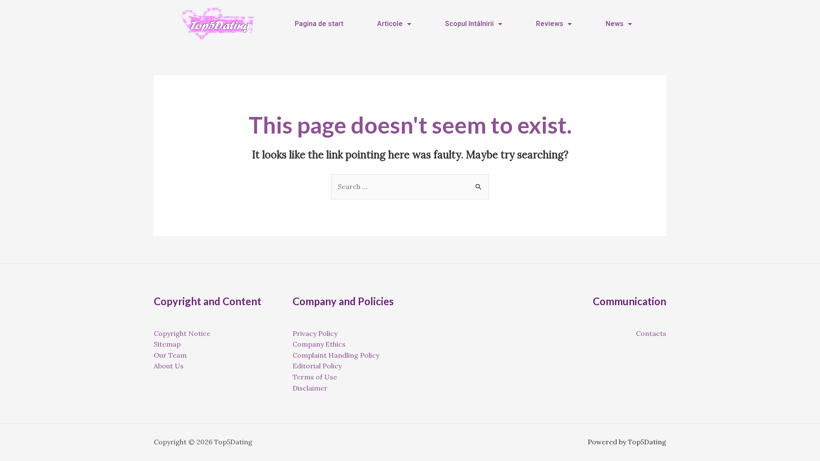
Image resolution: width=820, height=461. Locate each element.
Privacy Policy (315, 333)
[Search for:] (410, 186)
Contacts (651, 333)
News (615, 24)
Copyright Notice (182, 333)
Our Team (170, 355)
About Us (169, 366)
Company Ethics (319, 344)
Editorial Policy (317, 366)
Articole (390, 24)
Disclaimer (310, 388)
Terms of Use (315, 377)
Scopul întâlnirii (469, 24)
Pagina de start (319, 24)
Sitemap (167, 344)
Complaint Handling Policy (336, 355)
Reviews (549, 24)
